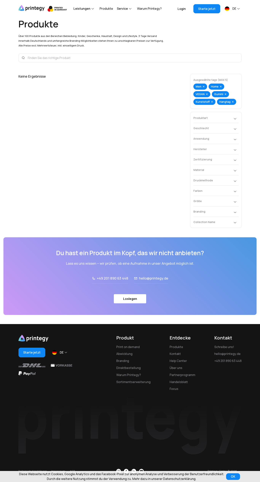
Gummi (218, 94)
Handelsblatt (179, 382)
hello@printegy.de (153, 278)
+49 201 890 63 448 (112, 278)
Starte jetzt (206, 9)
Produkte (106, 8)
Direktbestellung (128, 368)
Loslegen (130, 299)
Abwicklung (124, 354)
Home (215, 86)
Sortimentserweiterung (133, 382)
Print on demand (128, 347)
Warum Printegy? (149, 8)
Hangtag (224, 102)
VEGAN (200, 94)
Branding (122, 361)
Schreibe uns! (224, 347)
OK (233, 476)
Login (182, 9)
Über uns (176, 368)
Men (198, 86)
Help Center (178, 361)
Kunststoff (203, 102)
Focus (174, 389)
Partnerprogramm (182, 375)
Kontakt (175, 354)
